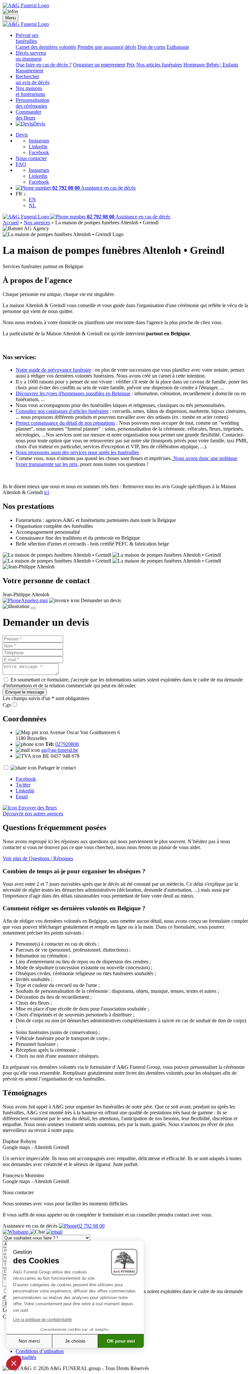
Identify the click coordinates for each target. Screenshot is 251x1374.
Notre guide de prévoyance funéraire (53, 370)
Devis (39, 123)
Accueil (11, 222)
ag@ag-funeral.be (59, 750)
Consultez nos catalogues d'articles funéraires (62, 411)
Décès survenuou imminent (31, 56)
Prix (130, 64)
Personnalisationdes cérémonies (32, 103)
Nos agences (37, 222)
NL (32, 205)
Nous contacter (31, 158)
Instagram (39, 140)
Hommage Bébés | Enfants (210, 64)
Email (22, 796)
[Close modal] (33, 608)
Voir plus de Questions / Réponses (38, 858)
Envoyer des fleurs (37, 807)
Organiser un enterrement (99, 64)
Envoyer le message (24, 692)
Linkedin (38, 146)
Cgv (7, 705)
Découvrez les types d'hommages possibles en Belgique (73, 393)
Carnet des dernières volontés (46, 47)
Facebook (39, 152)
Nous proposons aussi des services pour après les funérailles (77, 452)
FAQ (21, 164)
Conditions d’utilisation (40, 1351)
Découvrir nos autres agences (33, 813)
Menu (10, 17)
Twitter (23, 785)
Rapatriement (29, 70)
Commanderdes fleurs (28, 115)
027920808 (67, 744)
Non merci (29, 1341)
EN (32, 199)
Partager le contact (57, 768)
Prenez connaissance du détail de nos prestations (65, 423)
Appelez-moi (34, 600)
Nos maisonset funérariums (30, 91)
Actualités (26, 1357)
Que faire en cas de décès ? (44, 64)
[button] (14, 1363)
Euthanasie (178, 47)
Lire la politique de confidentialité (42, 1319)
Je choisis (75, 1341)
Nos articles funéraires (159, 64)
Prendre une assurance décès (106, 47)
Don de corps (151, 47)
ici (46, 492)
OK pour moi (121, 1341)
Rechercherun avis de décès (32, 79)
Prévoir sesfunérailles (27, 38)
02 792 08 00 (91, 1226)
